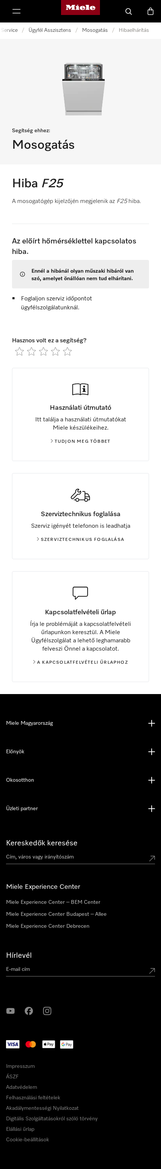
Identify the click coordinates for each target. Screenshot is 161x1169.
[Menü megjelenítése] (16, 11)
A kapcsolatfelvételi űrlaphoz (82, 662)
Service (9, 30)
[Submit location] (152, 858)
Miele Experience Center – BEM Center (53, 902)
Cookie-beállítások (39, 1155)
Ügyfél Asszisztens (49, 30)
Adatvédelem (59, 1118)
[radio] (19, 351)
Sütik (80, 1118)
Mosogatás (95, 30)
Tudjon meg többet (82, 441)
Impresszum (28, 1118)
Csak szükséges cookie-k (114, 1133)
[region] (80, 1039)
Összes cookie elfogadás (46, 1133)
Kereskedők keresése (42, 843)
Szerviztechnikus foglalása (82, 539)
